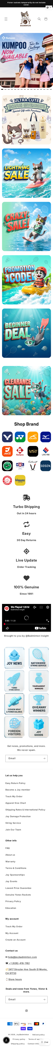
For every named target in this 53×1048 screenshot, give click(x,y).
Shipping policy (18, 1044)
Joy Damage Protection (18, 816)
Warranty (10, 861)
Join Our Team (13, 829)
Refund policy (38, 1035)
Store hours (15, 979)
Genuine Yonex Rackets (18, 894)
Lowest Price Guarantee (18, 888)
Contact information (36, 1044)
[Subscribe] (44, 758)
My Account (11, 933)
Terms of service (35, 1039)
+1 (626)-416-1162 (19, 963)
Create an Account (15, 939)
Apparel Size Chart (15, 803)
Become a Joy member (17, 789)
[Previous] (3, 60)
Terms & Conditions (15, 868)
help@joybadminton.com (22, 957)
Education (10, 908)
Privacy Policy (13, 901)
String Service (13, 823)
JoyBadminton (22, 1035)
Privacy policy (19, 1039)
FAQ (7, 848)
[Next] (50, 60)
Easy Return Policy (15, 783)
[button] (6, 19)
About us (10, 855)
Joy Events (11, 881)
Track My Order (13, 796)
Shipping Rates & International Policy (25, 809)
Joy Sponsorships (15, 874)
